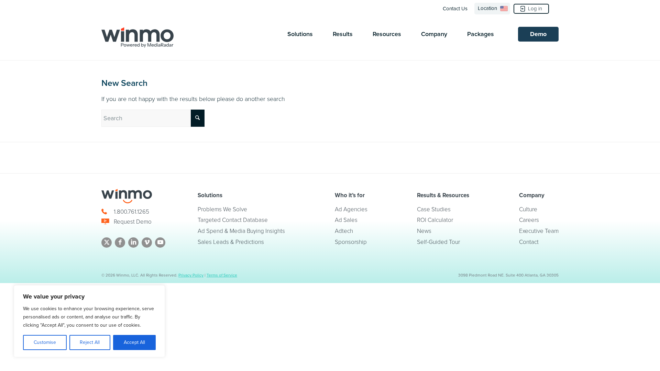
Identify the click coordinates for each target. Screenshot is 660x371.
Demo (538, 34)
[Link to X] (106, 242)
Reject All (90, 342)
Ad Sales (346, 220)
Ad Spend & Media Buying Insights (241, 231)
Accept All (134, 342)
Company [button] (434, 34)
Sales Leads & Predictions (231, 242)
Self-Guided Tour (438, 242)
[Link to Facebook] (120, 242)
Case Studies (434, 209)
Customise (45, 342)
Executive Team (539, 231)
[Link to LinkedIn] (133, 242)
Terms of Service (222, 275)
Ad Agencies (351, 209)
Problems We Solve (222, 209)
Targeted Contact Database (233, 220)
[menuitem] (457, 8)
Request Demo (133, 221)
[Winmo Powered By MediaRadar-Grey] (137, 37)
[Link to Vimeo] (147, 242)
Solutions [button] (300, 34)
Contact (529, 242)
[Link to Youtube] (160, 242)
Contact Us (455, 8)
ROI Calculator (435, 220)
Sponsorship (351, 242)
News (424, 231)
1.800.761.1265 (131, 211)
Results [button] (343, 34)
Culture (528, 209)
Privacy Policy (191, 275)
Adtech (344, 231)
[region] (89, 321)
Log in (535, 8)
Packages (480, 34)
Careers (529, 220)
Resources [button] (387, 34)
